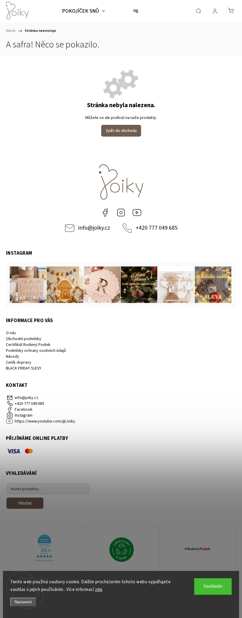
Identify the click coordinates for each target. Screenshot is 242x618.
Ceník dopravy (18, 362)
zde (98, 589)
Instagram (121, 212)
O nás (11, 333)
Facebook (105, 212)
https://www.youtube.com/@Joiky (137, 212)
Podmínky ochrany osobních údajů (36, 351)
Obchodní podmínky (23, 339)
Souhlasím (213, 586)
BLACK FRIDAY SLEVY (23, 368)
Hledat (25, 503)
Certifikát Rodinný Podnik (28, 345)
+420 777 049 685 (157, 228)
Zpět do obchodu (121, 131)
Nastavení (23, 602)
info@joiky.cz (94, 228)
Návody (12, 356)
